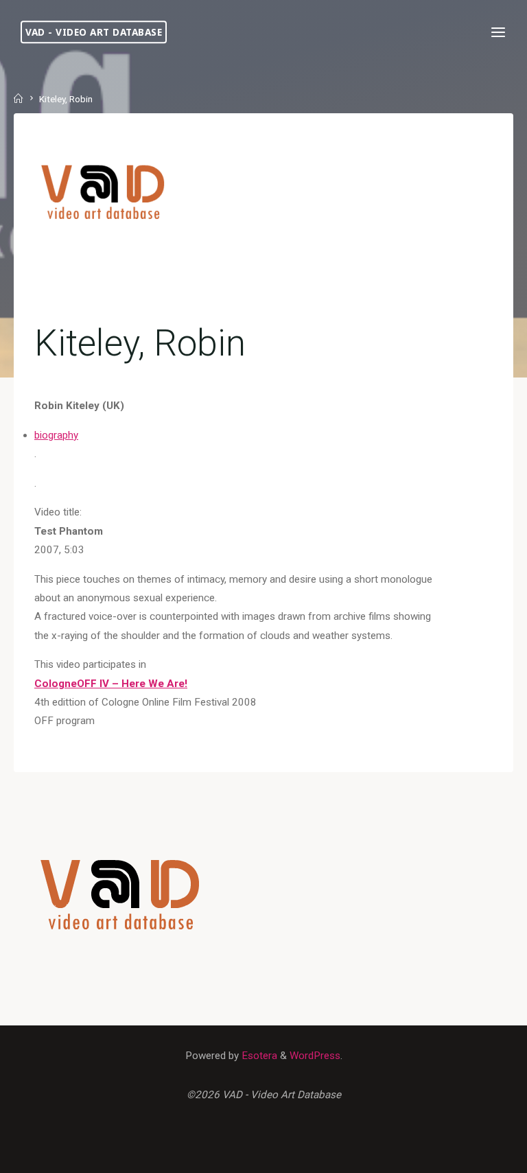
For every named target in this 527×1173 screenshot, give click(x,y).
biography (56, 435)
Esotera (258, 1055)
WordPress (315, 1055)
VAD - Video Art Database (93, 31)
